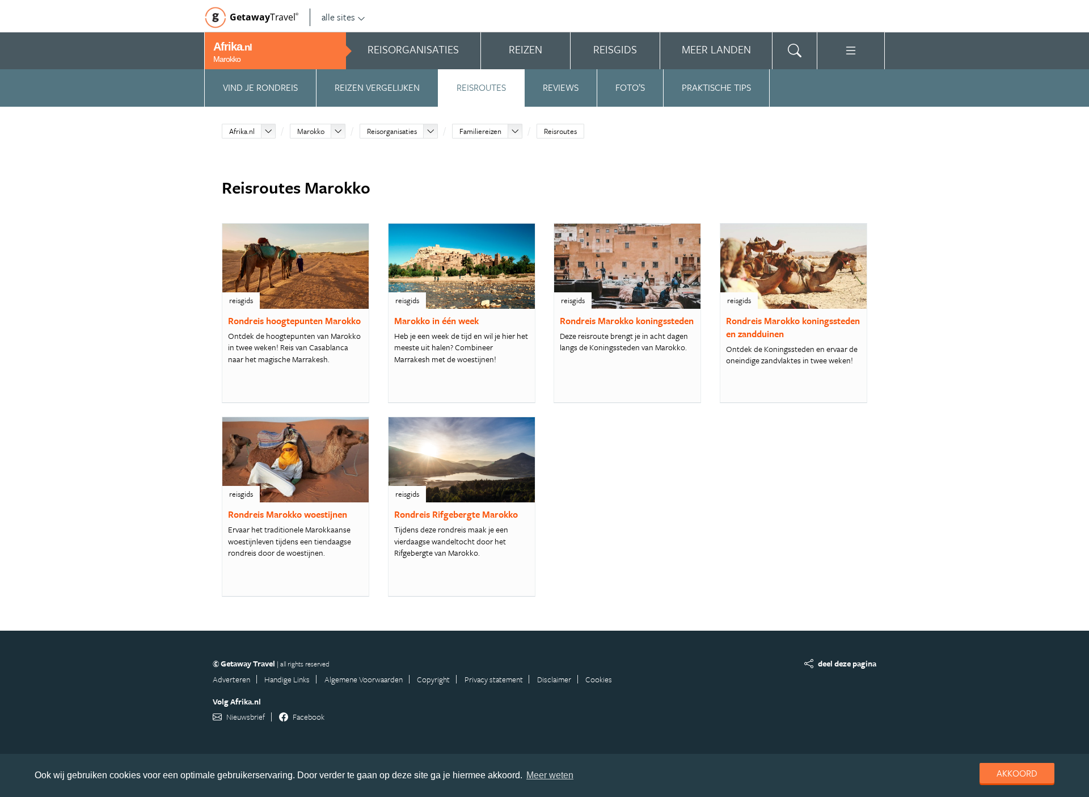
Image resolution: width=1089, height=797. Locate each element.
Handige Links (287, 679)
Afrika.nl (242, 131)
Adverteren (231, 679)
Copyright (433, 679)
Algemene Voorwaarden (363, 679)
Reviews (561, 87)
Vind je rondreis (260, 87)
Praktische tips (716, 87)
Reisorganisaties (392, 131)
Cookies (598, 679)
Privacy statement (494, 679)
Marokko (310, 131)
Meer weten (549, 775)
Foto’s (630, 87)
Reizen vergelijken (377, 87)
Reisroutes (481, 87)
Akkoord (1017, 773)
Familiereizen (480, 131)
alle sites (338, 17)
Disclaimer (554, 679)
